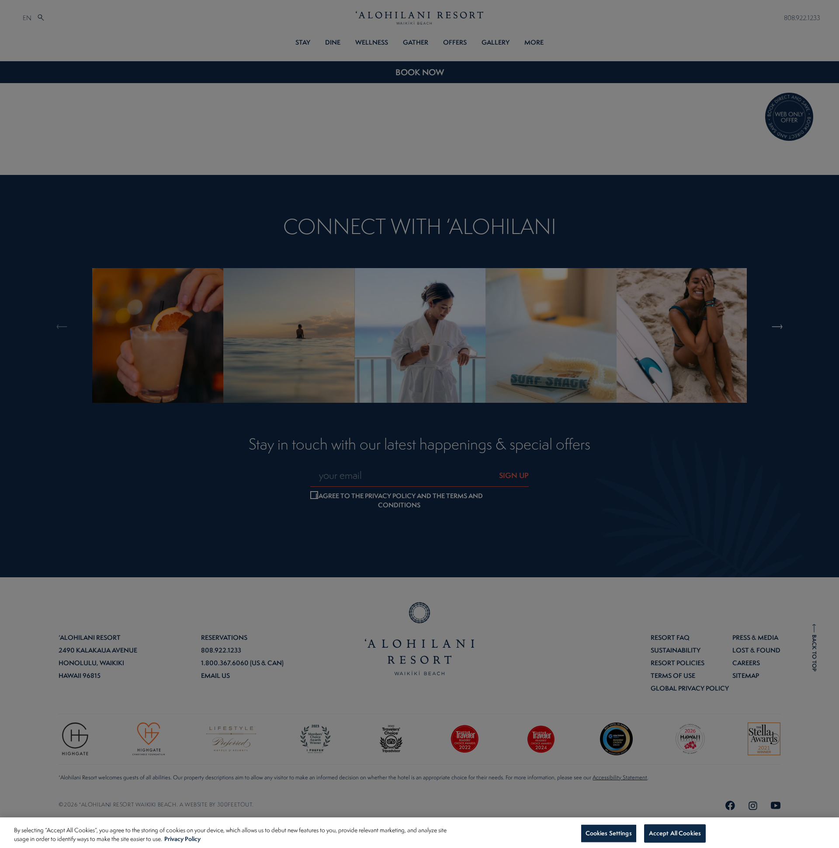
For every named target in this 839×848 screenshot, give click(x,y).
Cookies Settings (609, 833)
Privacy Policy (182, 838)
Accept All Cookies (675, 833)
